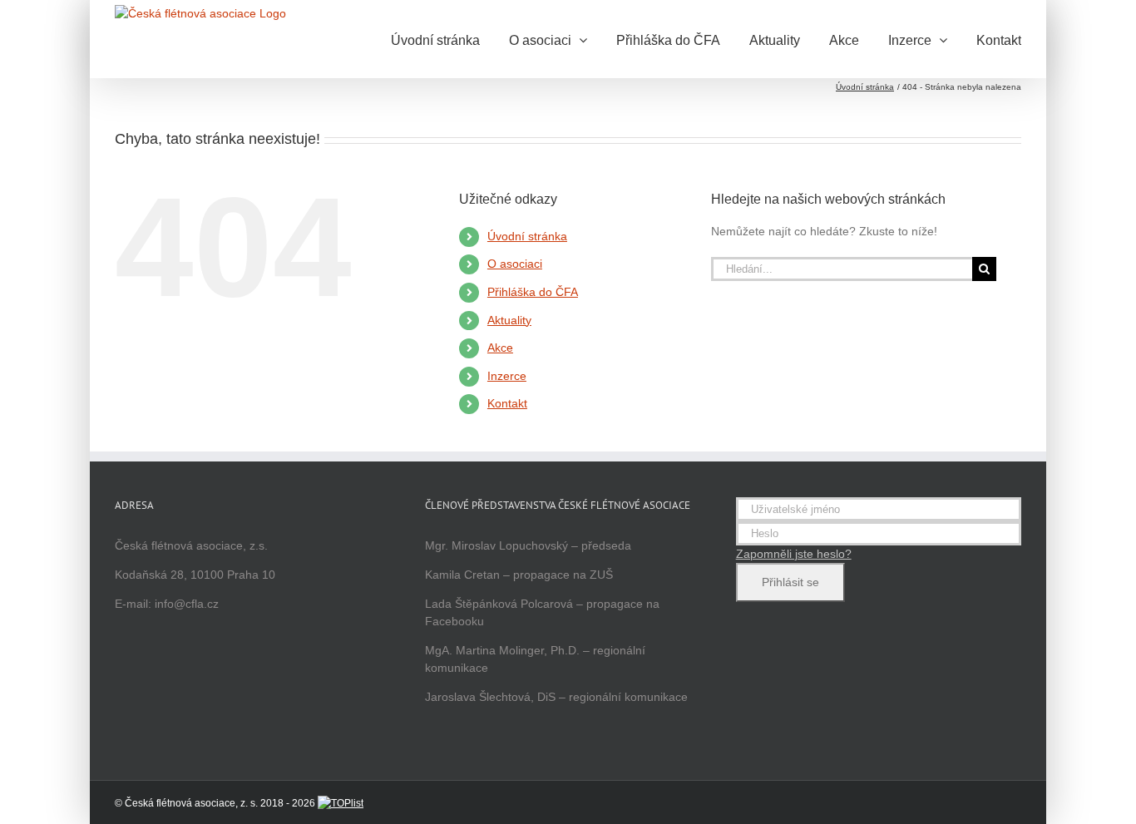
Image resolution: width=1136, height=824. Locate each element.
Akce (500, 347)
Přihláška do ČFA (532, 292)
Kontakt (507, 403)
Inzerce (506, 375)
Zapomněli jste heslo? (794, 553)
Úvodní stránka (527, 236)
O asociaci (514, 263)
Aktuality (509, 320)
